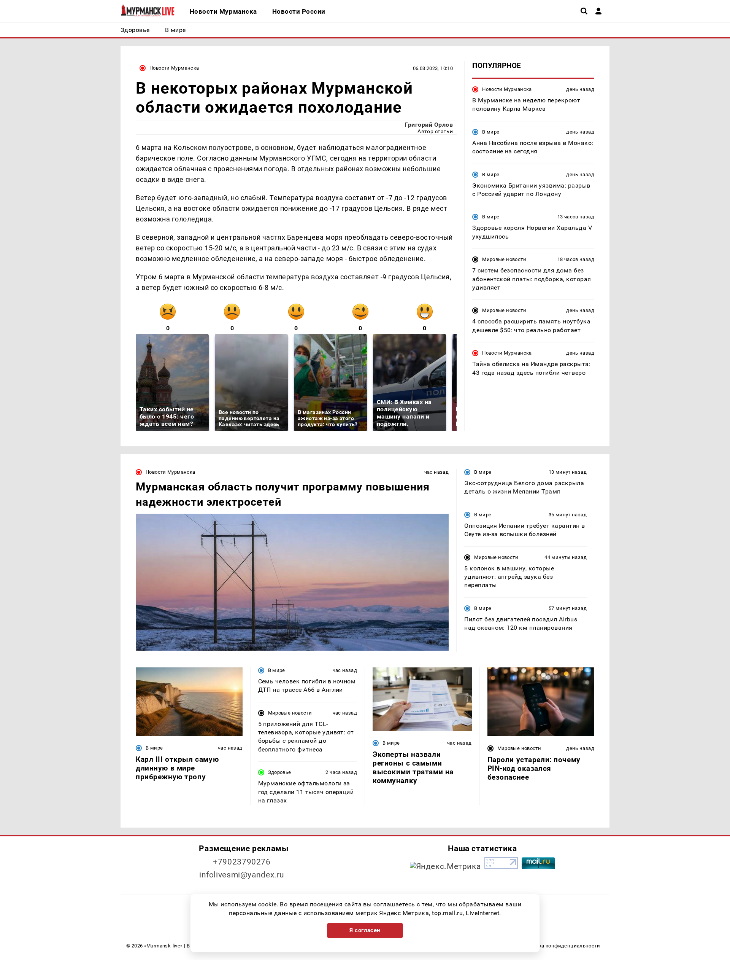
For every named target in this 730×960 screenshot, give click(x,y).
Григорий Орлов (429, 124)
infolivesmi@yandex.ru (241, 874)
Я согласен (365, 930)
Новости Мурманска (174, 68)
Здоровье (279, 772)
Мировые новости (504, 259)
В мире (490, 132)
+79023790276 (242, 861)
